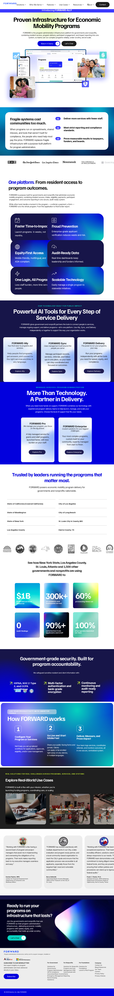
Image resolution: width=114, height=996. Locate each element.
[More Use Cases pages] (69, 4)
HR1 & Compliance (53, 972)
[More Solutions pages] (25, 4)
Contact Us (98, 965)
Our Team (98, 969)
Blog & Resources (100, 967)
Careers (97, 971)
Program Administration (54, 970)
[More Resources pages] (83, 4)
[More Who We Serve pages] (42, 4)
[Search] (88, 4)
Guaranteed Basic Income (55, 974)
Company (98, 963)
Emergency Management (55, 976)
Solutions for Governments (51, 967)
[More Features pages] (55, 4)
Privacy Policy (99, 973)
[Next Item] (110, 809)
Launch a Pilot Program (86, 970)
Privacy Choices (100, 976)
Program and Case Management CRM (69, 969)
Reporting (67, 976)
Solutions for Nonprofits (71, 966)
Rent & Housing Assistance (52, 978)
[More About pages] (93, 4)
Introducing (57, 10)
